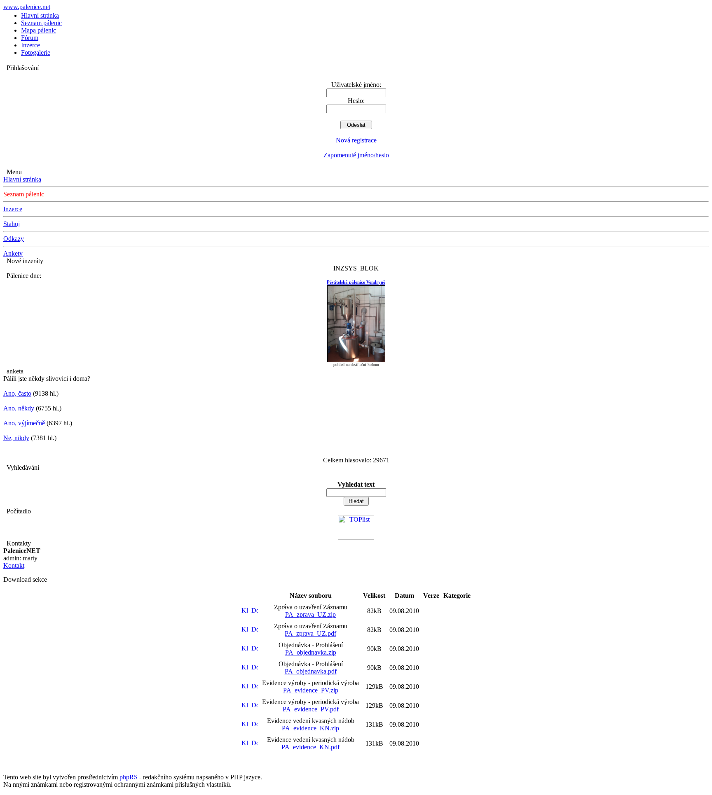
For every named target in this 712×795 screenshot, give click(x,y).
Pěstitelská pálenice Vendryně (356, 282)
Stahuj (11, 223)
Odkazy (13, 238)
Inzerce (30, 45)
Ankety (13, 253)
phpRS (128, 777)
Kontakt (13, 565)
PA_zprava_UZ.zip (310, 614)
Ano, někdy (18, 408)
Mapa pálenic (38, 30)
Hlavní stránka (40, 15)
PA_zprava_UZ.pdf (310, 633)
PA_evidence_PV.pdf (311, 709)
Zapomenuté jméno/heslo (356, 155)
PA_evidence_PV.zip (310, 690)
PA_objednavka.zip (310, 652)
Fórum (29, 37)
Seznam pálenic (41, 22)
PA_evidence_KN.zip (310, 728)
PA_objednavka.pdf (311, 671)
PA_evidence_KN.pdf (310, 747)
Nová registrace (356, 140)
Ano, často (17, 393)
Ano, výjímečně (24, 423)
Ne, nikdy (16, 437)
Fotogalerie (35, 52)
